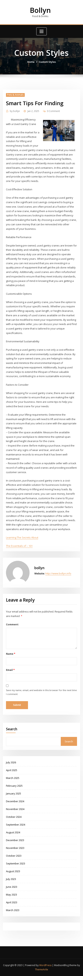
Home (31, 62)
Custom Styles (47, 62)
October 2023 (13, 855)
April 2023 (11, 902)
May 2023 (11, 894)
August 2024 (13, 832)
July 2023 (11, 879)
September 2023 (15, 863)
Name (10, 653)
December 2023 (15, 840)
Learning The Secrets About (22, 537)
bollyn (15, 111)
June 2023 (11, 887)
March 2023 (12, 910)
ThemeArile (41, 969)
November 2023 (15, 848)
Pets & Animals (15, 94)
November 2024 (15, 809)
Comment (12, 624)
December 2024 (15, 801)
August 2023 (13, 871)
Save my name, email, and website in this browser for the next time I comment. (41, 692)
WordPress (45, 965)
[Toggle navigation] (41, 31)
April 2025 (11, 770)
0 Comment (53, 111)
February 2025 (14, 785)
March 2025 (12, 778)
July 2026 (11, 762)
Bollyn (40, 10)
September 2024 (15, 824)
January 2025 (13, 793)
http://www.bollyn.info (58, 573)
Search (11, 729)
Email (10, 670)
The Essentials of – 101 (19, 546)
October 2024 (13, 817)
